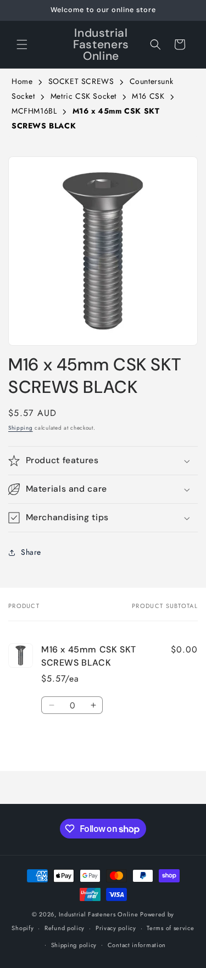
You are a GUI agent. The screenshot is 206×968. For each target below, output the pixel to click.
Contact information (137, 945)
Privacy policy (116, 928)
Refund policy (64, 928)
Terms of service (170, 928)
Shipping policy (74, 945)
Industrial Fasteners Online (98, 914)
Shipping (20, 428)
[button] (22, 44)
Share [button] (31, 552)
